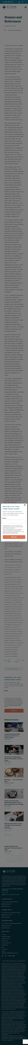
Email (4, 518)
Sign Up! (14, 537)
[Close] (25, 505)
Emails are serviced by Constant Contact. (10, 532)
